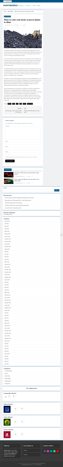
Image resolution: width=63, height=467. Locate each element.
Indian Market (7, 16)
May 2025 (7, 256)
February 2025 (7, 264)
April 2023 (7, 320)
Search (5, 188)
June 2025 (7, 254)
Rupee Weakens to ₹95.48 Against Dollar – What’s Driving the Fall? (18, 200)
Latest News (21, 5)
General (6, 373)
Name (6, 141)
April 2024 (7, 289)
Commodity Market (8, 370)
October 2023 (7, 305)
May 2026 (7, 226)
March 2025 (7, 261)
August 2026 (7, 221)
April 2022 (7, 351)
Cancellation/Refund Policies (26, 464)
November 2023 (8, 302)
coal (17, 103)
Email (6, 146)
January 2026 (7, 236)
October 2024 (7, 274)
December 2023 (8, 300)
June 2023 (7, 315)
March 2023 (7, 323)
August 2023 (7, 310)
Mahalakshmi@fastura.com (20, 176)
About (34, 5)
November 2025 (8, 241)
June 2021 (7, 358)
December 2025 (8, 238)
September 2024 (8, 277)
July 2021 (6, 356)
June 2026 (7, 223)
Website (6, 151)
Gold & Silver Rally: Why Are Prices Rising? (13, 202)
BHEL (9, 103)
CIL (13, 103)
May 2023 (7, 317)
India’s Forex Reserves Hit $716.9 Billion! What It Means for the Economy (19, 197)
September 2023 (8, 307)
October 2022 (7, 335)
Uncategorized (7, 383)
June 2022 (7, 346)
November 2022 (8, 333)
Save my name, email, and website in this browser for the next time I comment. (22, 157)
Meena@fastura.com (8, 25)
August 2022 (7, 340)
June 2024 (7, 284)
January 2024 (7, 297)
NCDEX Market (8, 378)
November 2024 (8, 272)
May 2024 (7, 287)
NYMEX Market (8, 381)
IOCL (24, 103)
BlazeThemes (39, 464)
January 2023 (7, 328)
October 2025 (7, 244)
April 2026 (7, 228)
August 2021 (7, 353)
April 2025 (7, 259)
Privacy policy (34, 463)
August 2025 (7, 249)
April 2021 (7, 363)
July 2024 (6, 282)
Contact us (26, 454)
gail (20, 103)
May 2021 (7, 361)
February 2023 (7, 325)
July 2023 (6, 312)
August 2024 (7, 279)
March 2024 (7, 292)
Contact (38, 5)
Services (28, 5)
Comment (7, 126)
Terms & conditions (41, 463)
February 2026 (7, 233)
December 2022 (8, 330)
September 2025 (8, 246)
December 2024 (8, 269)
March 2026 (7, 231)
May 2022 (7, 348)
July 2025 (6, 251)
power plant (30, 103)
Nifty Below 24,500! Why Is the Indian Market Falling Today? (17, 205)
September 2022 (8, 338)
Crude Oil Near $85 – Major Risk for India (13, 207)
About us (25, 450)
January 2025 (7, 266)
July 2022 (6, 343)
